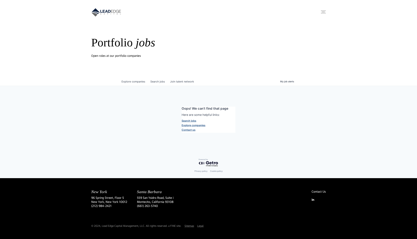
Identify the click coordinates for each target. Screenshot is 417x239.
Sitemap (189, 225)
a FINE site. (174, 225)
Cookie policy (216, 171)
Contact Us (319, 191)
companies (133, 81)
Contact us (188, 129)
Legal (200, 225)
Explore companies (193, 125)
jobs (157, 81)
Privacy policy (201, 171)
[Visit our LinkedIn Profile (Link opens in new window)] (319, 199)
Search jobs (189, 120)
